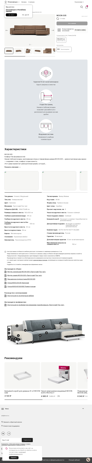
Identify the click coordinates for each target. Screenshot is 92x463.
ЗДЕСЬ (58, 256)
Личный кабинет (74, 460)
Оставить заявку (80, 30)
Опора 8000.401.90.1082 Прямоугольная (21, 286)
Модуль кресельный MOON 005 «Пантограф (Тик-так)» (26, 272)
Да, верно (11, 14)
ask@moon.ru (5, 415)
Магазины (24, 2)
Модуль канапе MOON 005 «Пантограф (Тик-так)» (24, 275)
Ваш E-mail (5, 440)
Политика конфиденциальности (53, 460)
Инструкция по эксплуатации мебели (20, 296)
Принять (13, 457)
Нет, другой (25, 14)
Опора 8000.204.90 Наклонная (18, 283)
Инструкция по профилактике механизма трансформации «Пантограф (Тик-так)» (35, 305)
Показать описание (11, 167)
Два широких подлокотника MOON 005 (21, 279)
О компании (31, 2)
